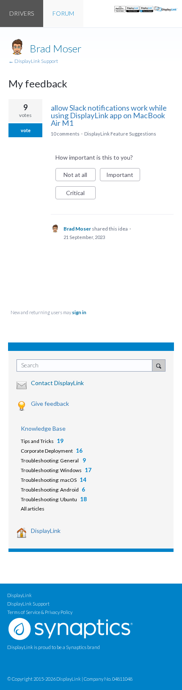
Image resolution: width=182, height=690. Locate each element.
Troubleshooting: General (50, 460)
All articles (32, 508)
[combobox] (86, 365)
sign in (79, 312)
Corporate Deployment (47, 451)
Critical (81, 194)
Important (123, 176)
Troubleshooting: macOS (49, 480)
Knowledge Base (43, 428)
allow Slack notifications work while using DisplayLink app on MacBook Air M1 (109, 115)
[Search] (158, 365)
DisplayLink (46, 530)
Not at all (79, 176)
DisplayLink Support (28, 603)
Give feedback (50, 403)
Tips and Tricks (37, 441)
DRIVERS (21, 13)
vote (25, 130)
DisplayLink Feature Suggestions (120, 133)
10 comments (65, 133)
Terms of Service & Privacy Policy (39, 612)
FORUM (63, 13)
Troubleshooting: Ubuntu (49, 499)
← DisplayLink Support (33, 61)
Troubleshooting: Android (50, 489)
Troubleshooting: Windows (51, 470)
